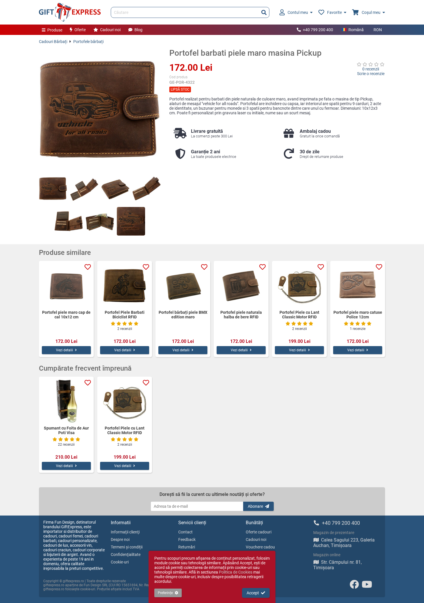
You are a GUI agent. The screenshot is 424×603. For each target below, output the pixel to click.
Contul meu (298, 12)
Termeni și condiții (126, 547)
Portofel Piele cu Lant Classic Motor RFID (299, 314)
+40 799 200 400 (318, 29)
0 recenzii (370, 69)
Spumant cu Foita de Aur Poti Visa (66, 430)
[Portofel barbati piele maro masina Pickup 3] (115, 188)
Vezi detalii (64, 350)
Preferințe (165, 593)
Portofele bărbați (88, 41)
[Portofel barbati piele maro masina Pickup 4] (146, 188)
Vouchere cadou (260, 547)
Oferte (80, 29)
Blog (138, 29)
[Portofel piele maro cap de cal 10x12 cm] (66, 285)
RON (378, 29)
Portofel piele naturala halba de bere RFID (241, 314)
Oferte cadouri (258, 532)
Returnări (186, 547)
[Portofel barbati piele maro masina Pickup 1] (53, 188)
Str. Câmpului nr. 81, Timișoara (337, 564)
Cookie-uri (120, 562)
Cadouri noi (110, 29)
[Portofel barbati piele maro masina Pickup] (100, 109)
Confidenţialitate (125, 554)
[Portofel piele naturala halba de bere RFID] (241, 285)
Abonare (255, 506)
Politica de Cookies (235, 572)
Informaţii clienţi (125, 532)
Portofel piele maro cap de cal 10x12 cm (66, 314)
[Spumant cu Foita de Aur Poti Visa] (66, 401)
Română (356, 29)
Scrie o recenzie (370, 73)
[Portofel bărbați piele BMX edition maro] (182, 285)
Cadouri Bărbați (53, 41)
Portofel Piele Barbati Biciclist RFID (125, 314)
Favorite (334, 12)
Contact (185, 532)
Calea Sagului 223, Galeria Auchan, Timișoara (344, 542)
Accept (253, 593)
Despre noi (120, 539)
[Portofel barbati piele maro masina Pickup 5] (69, 221)
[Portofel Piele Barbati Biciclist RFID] (124, 285)
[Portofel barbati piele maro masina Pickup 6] (100, 221)
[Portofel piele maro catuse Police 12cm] (357, 285)
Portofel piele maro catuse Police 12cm (357, 314)
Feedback (187, 539)
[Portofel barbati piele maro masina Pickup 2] (84, 188)
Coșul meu (371, 12)
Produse (54, 30)
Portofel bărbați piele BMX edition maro (183, 314)
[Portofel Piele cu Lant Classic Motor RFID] (299, 285)
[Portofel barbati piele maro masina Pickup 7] (131, 221)
